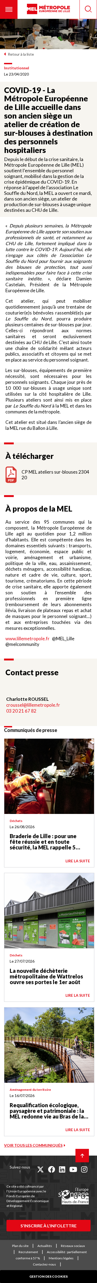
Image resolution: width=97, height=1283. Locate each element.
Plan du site (20, 1246)
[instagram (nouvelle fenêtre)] (84, 1169)
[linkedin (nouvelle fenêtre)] (62, 1169)
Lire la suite (77, 861)
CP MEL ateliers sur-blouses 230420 (55, 474)
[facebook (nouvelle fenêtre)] (51, 1169)
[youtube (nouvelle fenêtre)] (73, 1169)
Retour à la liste (21, 54)
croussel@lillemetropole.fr (33, 705)
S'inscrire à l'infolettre (48, 1225)
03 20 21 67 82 (21, 711)
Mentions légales (61, 1258)
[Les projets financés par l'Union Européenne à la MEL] (74, 1196)
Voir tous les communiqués (33, 1145)
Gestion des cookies (48, 1276)
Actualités (44, 1246)
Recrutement (28, 1252)
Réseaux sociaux (73, 1246)
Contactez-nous (44, 1264)
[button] (9, 9)
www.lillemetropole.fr (27, 638)
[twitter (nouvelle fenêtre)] (40, 1169)
